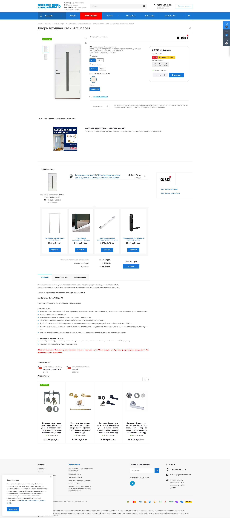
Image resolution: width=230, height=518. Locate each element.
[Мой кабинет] (189, 15)
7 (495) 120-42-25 (164, 5)
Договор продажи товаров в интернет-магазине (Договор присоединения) (80, 488)
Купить (131, 266)
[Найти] (144, 6)
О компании (42, 469)
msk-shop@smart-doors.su (180, 475)
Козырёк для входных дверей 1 (80, 368)
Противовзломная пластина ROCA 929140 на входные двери (107, 240)
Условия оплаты (75, 474)
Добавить (54, 250)
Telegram (132, 483)
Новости (41, 472)
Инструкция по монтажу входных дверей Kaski (52, 368)
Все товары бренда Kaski (170, 193)
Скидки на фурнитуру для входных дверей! (105, 128)
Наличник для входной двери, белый (54, 239)
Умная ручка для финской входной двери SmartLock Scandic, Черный (133, 241)
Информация (74, 464)
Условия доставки (75, 477)
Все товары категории (169, 189)
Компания (42, 464)
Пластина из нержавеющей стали (81, 239)
